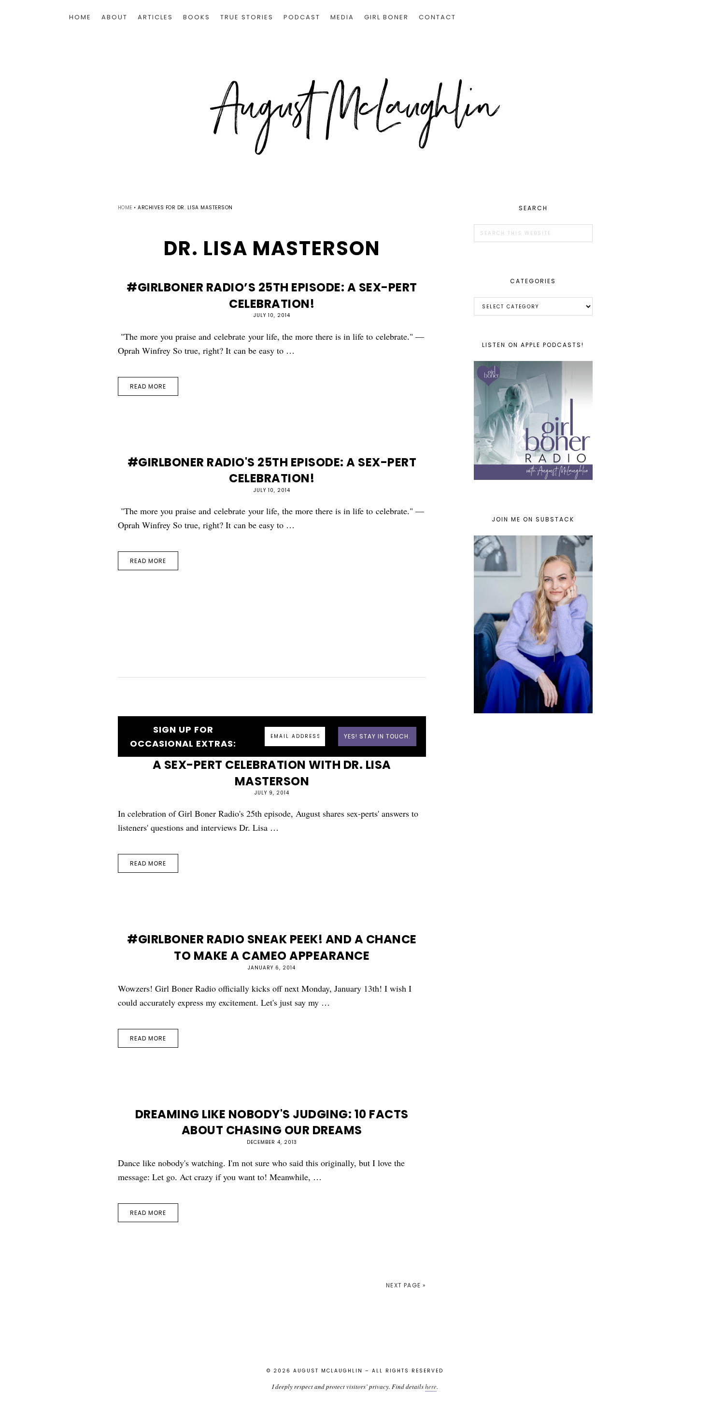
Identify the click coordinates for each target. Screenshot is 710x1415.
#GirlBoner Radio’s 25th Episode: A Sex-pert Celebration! (272, 295)
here (431, 1386)
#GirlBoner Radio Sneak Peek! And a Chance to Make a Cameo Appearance (272, 947)
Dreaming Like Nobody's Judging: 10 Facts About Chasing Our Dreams (272, 1122)
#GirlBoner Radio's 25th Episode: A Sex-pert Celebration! (272, 470)
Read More (148, 386)
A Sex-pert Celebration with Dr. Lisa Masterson (272, 773)
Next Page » (406, 1285)
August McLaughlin (355, 116)
